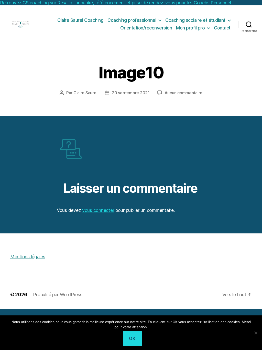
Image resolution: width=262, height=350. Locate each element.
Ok (132, 338)
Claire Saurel (85, 92)
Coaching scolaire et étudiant (195, 20)
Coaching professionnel (131, 20)
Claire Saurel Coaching (80, 20)
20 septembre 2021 (130, 92)
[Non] (255, 332)
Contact (222, 27)
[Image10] (131, 148)
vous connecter (98, 210)
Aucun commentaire (183, 92)
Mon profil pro (190, 27)
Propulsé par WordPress (57, 294)
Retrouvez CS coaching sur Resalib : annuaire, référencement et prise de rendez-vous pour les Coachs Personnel (115, 2)
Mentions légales (27, 256)
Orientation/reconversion (146, 27)
